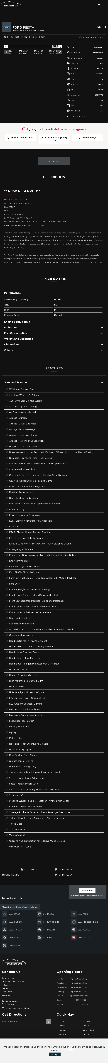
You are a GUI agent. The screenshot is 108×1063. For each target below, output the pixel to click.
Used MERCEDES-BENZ (88, 922)
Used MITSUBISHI (16, 930)
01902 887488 (11, 1001)
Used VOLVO (14, 946)
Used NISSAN (49, 930)
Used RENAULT (15, 938)
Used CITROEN (15, 914)
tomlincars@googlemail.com (17, 1008)
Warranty (62, 1030)
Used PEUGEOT (84, 930)
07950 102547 (10, 1005)
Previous (6, 52)
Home (61, 1021)
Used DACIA (48, 914)
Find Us (86, 1035)
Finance (62, 1026)
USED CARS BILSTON (15, 37)
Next (60, 52)
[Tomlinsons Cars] (14, 962)
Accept (54, 1054)
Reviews (62, 1035)
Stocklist (86, 1021)
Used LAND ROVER (51, 922)
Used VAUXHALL (85, 938)
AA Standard (88, 1030)
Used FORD (83, 914)
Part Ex (86, 1026)
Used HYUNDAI (15, 922)
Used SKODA (49, 938)
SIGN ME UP (87, 890)
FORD (32, 37)
